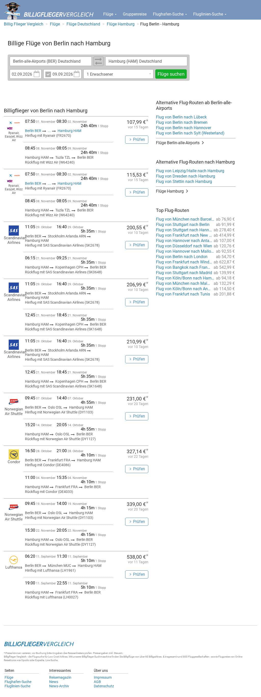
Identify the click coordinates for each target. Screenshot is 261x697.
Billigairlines (155, 656)
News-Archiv (59, 686)
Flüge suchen (171, 74)
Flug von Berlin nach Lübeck (181, 117)
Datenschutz (104, 686)
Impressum (103, 677)
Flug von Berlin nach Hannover (183, 127)
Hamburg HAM (69, 131)
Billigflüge (128, 656)
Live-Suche (51, 660)
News (53, 682)
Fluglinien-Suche (208, 14)
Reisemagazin (60, 677)
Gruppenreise (135, 14)
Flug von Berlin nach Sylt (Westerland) (190, 133)
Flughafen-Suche (169, 14)
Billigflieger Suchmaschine (96, 656)
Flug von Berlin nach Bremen (181, 122)
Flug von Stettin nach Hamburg (184, 181)
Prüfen (139, 139)
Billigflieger (10, 656)
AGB (97, 682)
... (49, 131)
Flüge (108, 14)
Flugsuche (38, 656)
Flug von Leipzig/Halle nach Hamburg (190, 170)
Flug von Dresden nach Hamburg (185, 176)
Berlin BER (33, 131)
